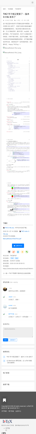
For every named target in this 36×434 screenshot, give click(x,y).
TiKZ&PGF (18, 9)
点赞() (18, 246)
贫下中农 (11, 314)
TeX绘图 (10, 9)
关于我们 (4, 411)
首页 (4, 9)
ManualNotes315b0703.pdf (12, 238)
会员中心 (18, 411)
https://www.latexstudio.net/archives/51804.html (19, 268)
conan (10, 305)
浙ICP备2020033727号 (22, 425)
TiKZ (12, 258)
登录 (5, 340)
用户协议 (11, 411)
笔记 (16, 258)
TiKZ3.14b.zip (9, 227)
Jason (10, 297)
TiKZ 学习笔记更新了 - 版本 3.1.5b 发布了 (19, 357)
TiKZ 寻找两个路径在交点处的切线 (19, 273)
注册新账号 (13, 340)
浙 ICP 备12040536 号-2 (11, 408)
